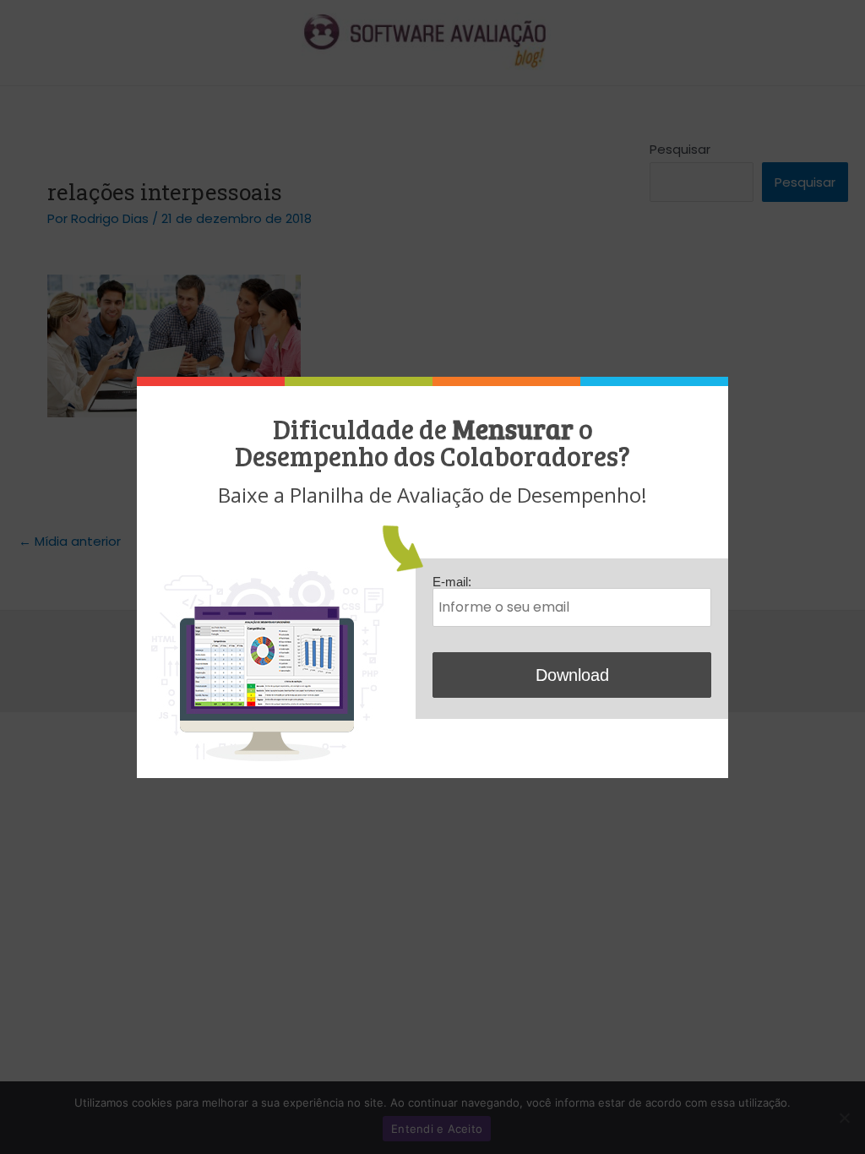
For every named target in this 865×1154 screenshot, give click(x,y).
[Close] (723, 381)
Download (572, 675)
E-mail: (451, 581)
